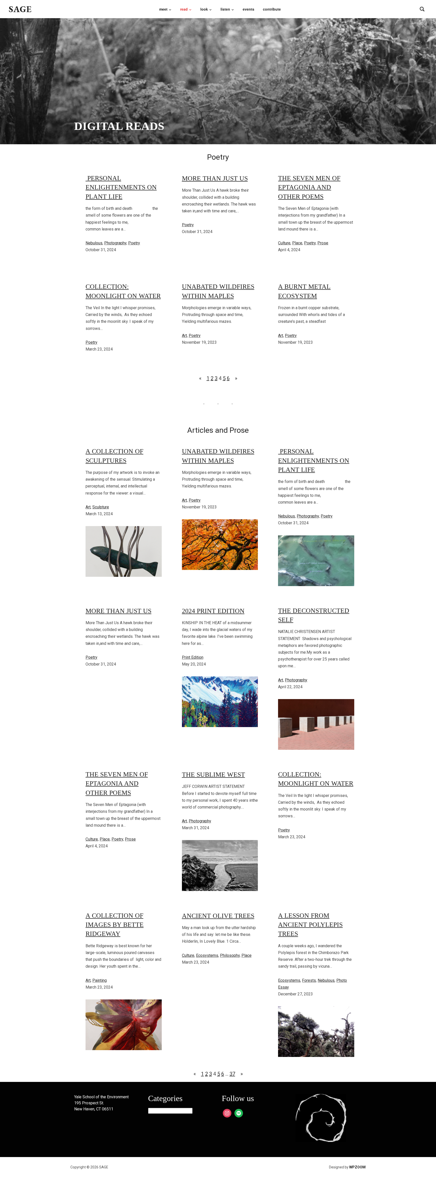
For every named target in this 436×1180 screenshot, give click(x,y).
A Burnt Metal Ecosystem (304, 291)
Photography (115, 243)
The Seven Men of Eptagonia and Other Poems (309, 187)
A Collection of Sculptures (114, 456)
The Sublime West (213, 774)
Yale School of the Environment (101, 1097)
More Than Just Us (215, 178)
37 (232, 1074)
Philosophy (230, 955)
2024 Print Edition (213, 611)
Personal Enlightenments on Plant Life (121, 187)
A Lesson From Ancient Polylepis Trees (310, 925)
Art (184, 335)
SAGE (20, 9)
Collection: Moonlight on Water (123, 291)
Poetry (134, 243)
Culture (284, 243)
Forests (309, 980)
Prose (322, 243)
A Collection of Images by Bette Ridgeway (115, 925)
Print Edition (192, 657)
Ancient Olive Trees (218, 915)
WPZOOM (357, 1167)
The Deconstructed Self (313, 615)
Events (248, 9)
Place (297, 243)
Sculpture (100, 507)
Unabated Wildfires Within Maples (218, 291)
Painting (99, 980)
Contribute (272, 9)
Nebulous (94, 243)
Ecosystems (207, 955)
